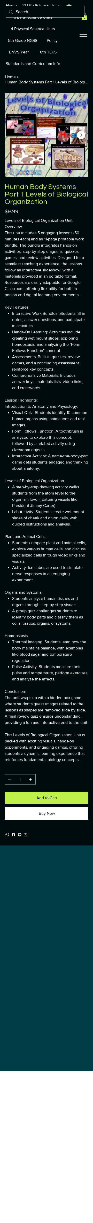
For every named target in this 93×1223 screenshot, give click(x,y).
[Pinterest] (19, 834)
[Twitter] (25, 834)
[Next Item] (81, 135)
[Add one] (30, 779)
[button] (84, 16)
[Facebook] (13, 834)
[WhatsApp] (7, 834)
